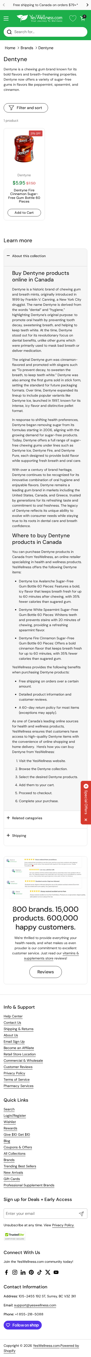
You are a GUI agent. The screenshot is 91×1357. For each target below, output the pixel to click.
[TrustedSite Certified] (14, 1236)
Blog (7, 1141)
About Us (11, 1035)
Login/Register (15, 1115)
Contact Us (12, 1022)
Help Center (13, 1016)
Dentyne (45, 47)
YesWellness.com (46, 1345)
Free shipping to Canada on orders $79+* (45, 5)
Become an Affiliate (19, 1048)
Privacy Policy (14, 1073)
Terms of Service (17, 1079)
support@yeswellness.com (35, 1305)
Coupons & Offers (18, 1147)
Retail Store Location (20, 1054)
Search (9, 1109)
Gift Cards (12, 1179)
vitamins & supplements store (51, 955)
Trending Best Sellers (20, 1166)
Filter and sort (29, 107)
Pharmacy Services (18, 1086)
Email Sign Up (14, 1041)
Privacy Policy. (63, 1225)
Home (10, 47)
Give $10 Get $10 (17, 1134)
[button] (82, 18)
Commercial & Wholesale (23, 1060)
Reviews (45, 972)
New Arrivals (13, 1172)
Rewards (10, 1128)
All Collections (14, 1153)
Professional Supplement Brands (29, 1185)
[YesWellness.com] (39, 18)
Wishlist (10, 1122)
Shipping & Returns (18, 1029)
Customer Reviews (18, 1067)
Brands (27, 47)
